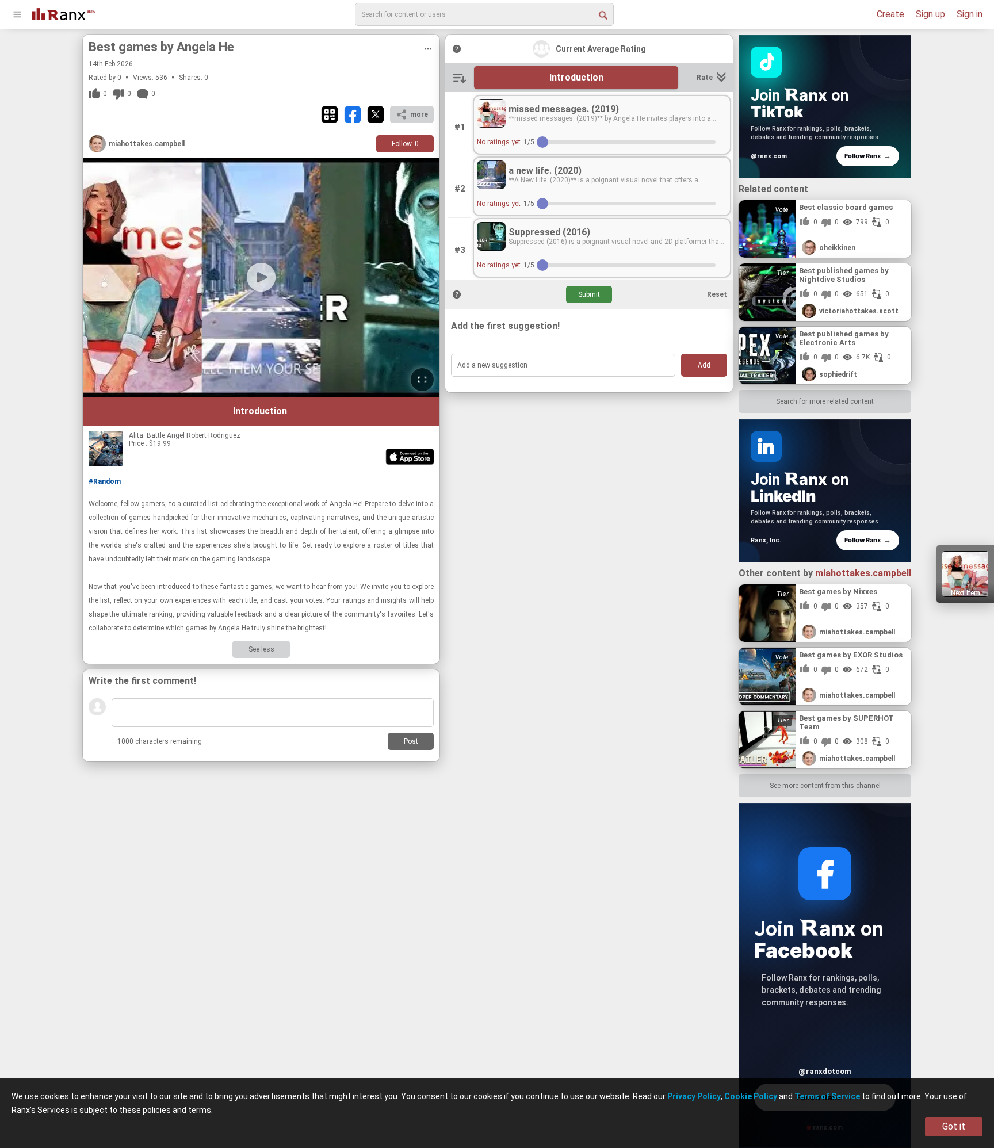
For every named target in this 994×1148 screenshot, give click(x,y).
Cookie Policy (750, 1096)
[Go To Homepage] (63, 13)
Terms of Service (827, 1096)
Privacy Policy (694, 1096)
